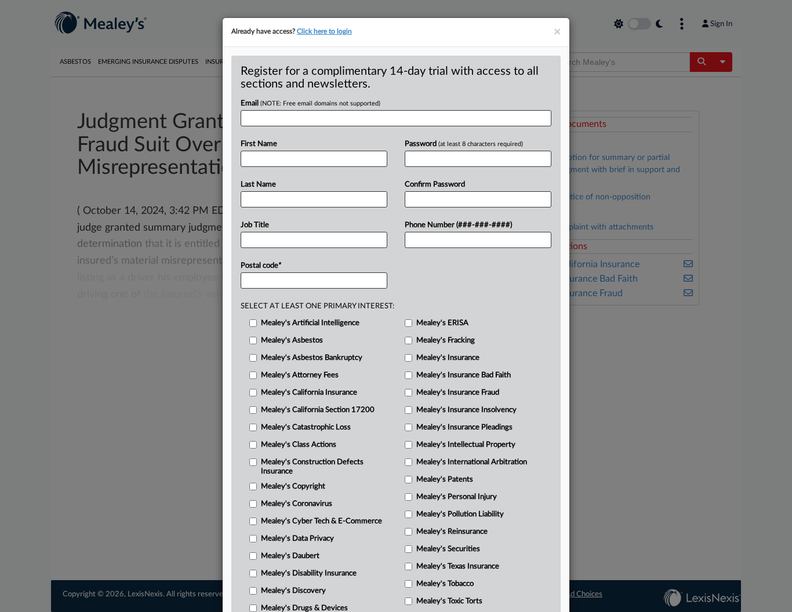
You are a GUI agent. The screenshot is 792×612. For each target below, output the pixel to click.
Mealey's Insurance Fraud (457, 392)
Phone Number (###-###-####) (458, 225)
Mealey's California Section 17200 (318, 410)
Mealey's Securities (448, 549)
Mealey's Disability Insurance (309, 573)
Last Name (258, 184)
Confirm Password (435, 184)
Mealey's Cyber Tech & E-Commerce (321, 521)
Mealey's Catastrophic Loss (306, 427)
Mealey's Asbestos (292, 340)
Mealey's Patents (444, 479)
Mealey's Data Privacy (297, 538)
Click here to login (324, 31)
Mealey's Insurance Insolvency (466, 410)
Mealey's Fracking (445, 340)
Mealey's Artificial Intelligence (310, 323)
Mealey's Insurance (447, 358)
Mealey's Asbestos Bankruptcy (311, 358)
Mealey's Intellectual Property (465, 445)
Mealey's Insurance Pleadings (464, 427)
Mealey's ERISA (442, 323)
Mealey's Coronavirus (296, 504)
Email (310, 103)
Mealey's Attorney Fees (300, 375)
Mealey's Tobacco (445, 584)
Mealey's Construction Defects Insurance (312, 466)
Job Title (255, 225)
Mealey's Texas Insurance (457, 566)
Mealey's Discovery (293, 591)
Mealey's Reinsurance (452, 532)
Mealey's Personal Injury (456, 497)
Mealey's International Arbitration (471, 462)
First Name (259, 144)
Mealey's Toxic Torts (449, 601)
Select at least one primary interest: (317, 306)
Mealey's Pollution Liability (460, 514)
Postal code (261, 265)
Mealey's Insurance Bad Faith (463, 375)
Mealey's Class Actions (298, 445)
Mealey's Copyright (293, 486)
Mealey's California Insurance (309, 392)
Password (464, 144)
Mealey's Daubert (290, 556)
